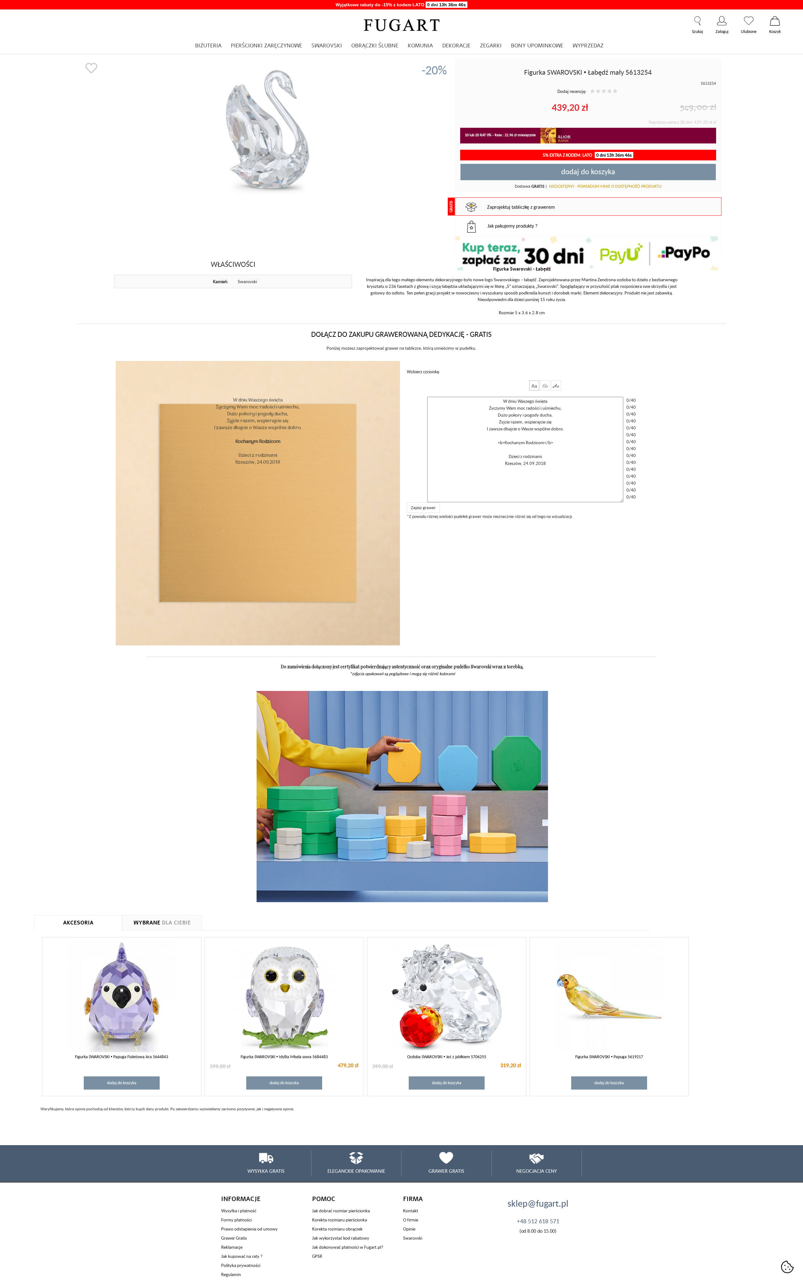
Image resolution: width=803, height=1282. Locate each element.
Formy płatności (236, 1220)
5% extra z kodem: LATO (587, 155)
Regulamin (231, 1274)
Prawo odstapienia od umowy (249, 1229)
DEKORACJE (456, 45)
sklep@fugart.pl (538, 1203)
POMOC (323, 1199)
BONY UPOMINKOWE (537, 45)
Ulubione (749, 21)
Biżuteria (208, 45)
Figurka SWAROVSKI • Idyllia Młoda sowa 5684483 (284, 1056)
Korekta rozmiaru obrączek (337, 1229)
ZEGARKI (491, 45)
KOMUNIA (420, 45)
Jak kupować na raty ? (242, 1256)
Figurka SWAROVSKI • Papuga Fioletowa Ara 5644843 (121, 1056)
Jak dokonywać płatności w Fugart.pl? (347, 1247)
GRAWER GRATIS (446, 1170)
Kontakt (410, 1211)
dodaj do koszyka (588, 171)
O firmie (410, 1220)
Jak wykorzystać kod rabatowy (340, 1238)
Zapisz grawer (423, 507)
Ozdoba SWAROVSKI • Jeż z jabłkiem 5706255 (446, 1056)
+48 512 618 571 (538, 1221)
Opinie (409, 1229)
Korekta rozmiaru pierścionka (339, 1220)
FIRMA (413, 1199)
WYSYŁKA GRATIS (266, 1170)
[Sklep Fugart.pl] (401, 24)
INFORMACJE (241, 1199)
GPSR (317, 1256)
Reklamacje (231, 1247)
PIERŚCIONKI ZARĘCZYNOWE (266, 45)
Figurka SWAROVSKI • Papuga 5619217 (609, 1056)
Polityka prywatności (240, 1265)
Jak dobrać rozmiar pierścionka (341, 1211)
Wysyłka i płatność (238, 1211)
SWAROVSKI (326, 45)
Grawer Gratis (234, 1238)
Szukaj (697, 21)
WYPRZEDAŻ (588, 45)
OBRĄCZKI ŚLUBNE (374, 45)
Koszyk (775, 21)
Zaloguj (721, 21)
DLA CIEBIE (162, 922)
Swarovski (412, 1238)
